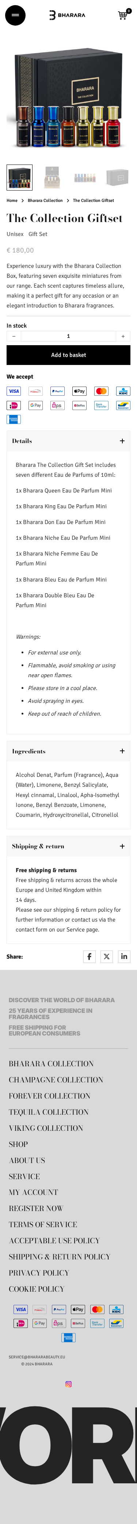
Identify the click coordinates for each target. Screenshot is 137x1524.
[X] (106, 957)
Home (12, 200)
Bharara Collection (45, 200)
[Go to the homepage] (67, 15)
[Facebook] (89, 957)
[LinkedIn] (124, 957)
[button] (122, 15)
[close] (15, 15)
